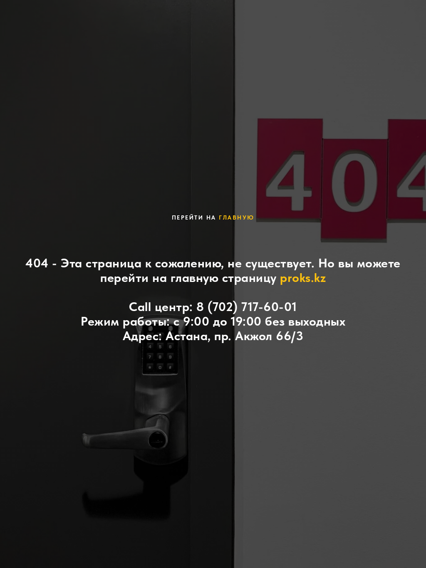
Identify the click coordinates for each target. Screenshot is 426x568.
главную (237, 217)
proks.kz (303, 277)
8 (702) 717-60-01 (246, 306)
